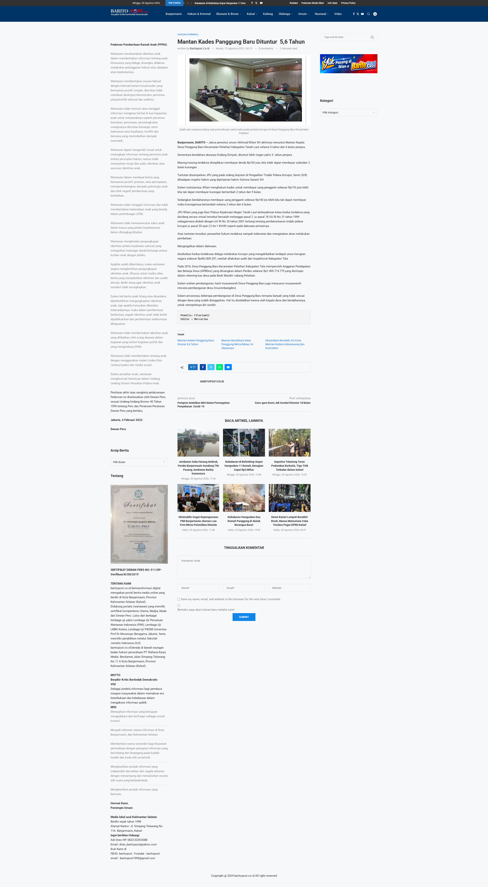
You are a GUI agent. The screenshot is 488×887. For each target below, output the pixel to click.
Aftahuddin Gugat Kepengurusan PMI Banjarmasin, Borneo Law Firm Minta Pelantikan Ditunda (198, 520)
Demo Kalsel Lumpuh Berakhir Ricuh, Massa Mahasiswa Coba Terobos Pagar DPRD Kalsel (289, 520)
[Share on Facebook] (203, 367)
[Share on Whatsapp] (219, 367)
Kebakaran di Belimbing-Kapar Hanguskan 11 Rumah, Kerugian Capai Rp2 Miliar (244, 465)
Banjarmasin (174, 14)
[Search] (368, 14)
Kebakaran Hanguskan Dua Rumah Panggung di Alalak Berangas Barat (244, 520)
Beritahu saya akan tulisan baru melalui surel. (206, 609)
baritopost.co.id (199, 48)
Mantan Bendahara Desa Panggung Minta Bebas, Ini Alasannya (237, 344)
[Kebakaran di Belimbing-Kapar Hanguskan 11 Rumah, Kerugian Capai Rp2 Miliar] (244, 443)
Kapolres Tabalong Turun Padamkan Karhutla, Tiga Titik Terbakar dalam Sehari (289, 465)
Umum (302, 14)
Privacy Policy (348, 3)
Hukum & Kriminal (199, 14)
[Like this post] (194, 367)
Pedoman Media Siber (313, 3)
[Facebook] (252, 3)
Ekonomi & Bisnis (227, 14)
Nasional (320, 14)
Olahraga (284, 14)
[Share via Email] (228, 367)
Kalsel (251, 14)
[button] (187, 3)
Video (338, 14)
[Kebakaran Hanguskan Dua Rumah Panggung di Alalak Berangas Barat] (244, 498)
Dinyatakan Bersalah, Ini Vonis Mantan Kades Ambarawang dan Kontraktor (285, 344)
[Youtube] (261, 3)
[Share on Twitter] (211, 367)
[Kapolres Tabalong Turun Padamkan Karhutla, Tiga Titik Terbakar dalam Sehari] (290, 443)
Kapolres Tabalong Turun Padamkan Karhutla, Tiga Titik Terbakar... (228, 3)
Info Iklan (332, 3)
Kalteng (268, 14)
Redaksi (294, 3)
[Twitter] (256, 3)
